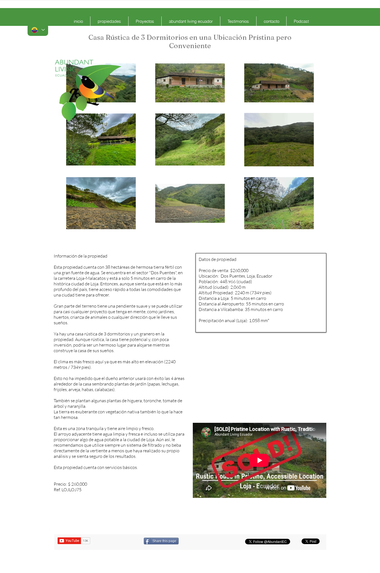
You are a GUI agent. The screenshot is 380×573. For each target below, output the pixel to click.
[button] (109, 21)
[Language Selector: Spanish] (38, 30)
